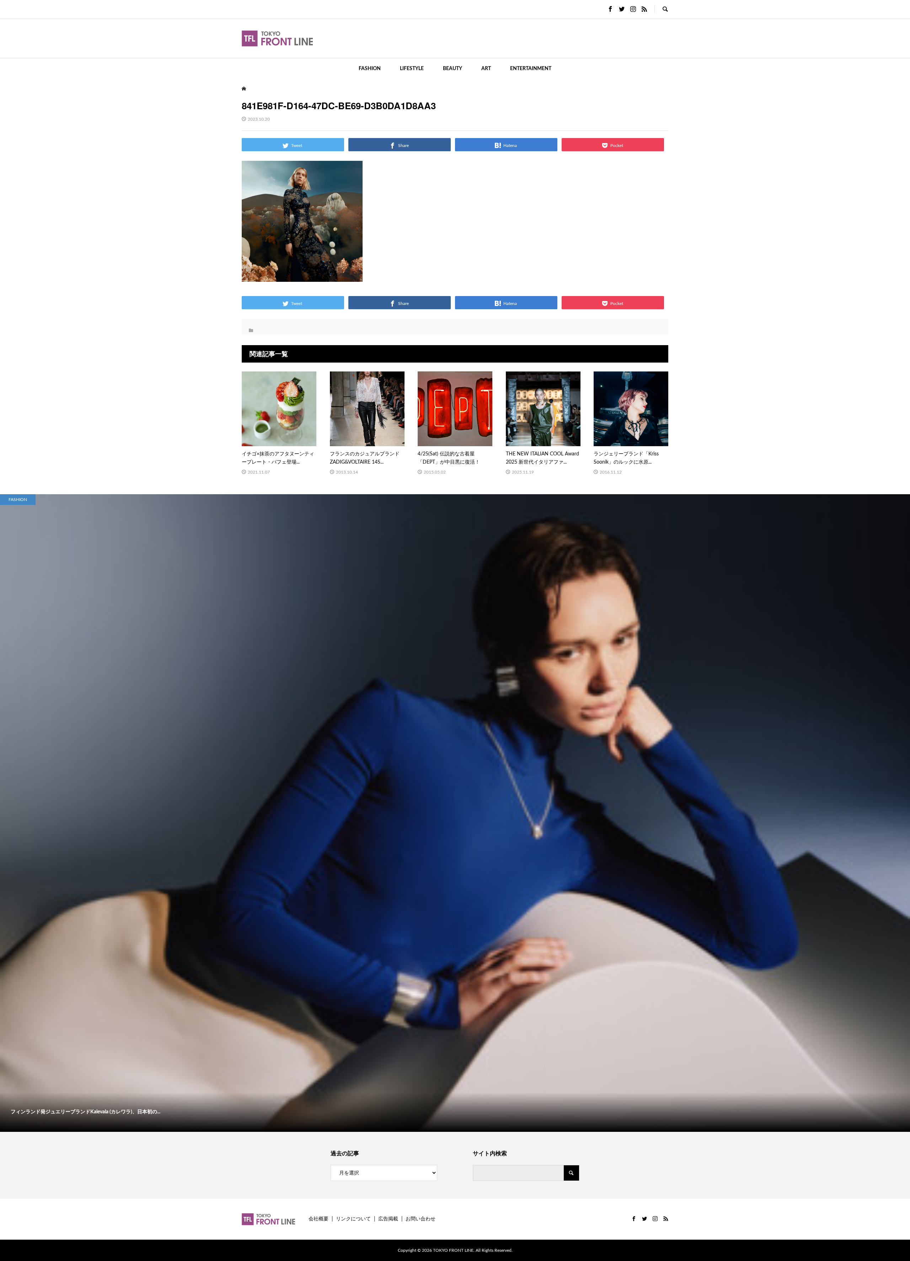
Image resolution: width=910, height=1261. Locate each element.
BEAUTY (452, 68)
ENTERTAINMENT (530, 68)
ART (486, 68)
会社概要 (318, 1219)
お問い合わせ (420, 1219)
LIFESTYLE (412, 68)
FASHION (370, 68)
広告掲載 (388, 1219)
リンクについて (353, 1219)
